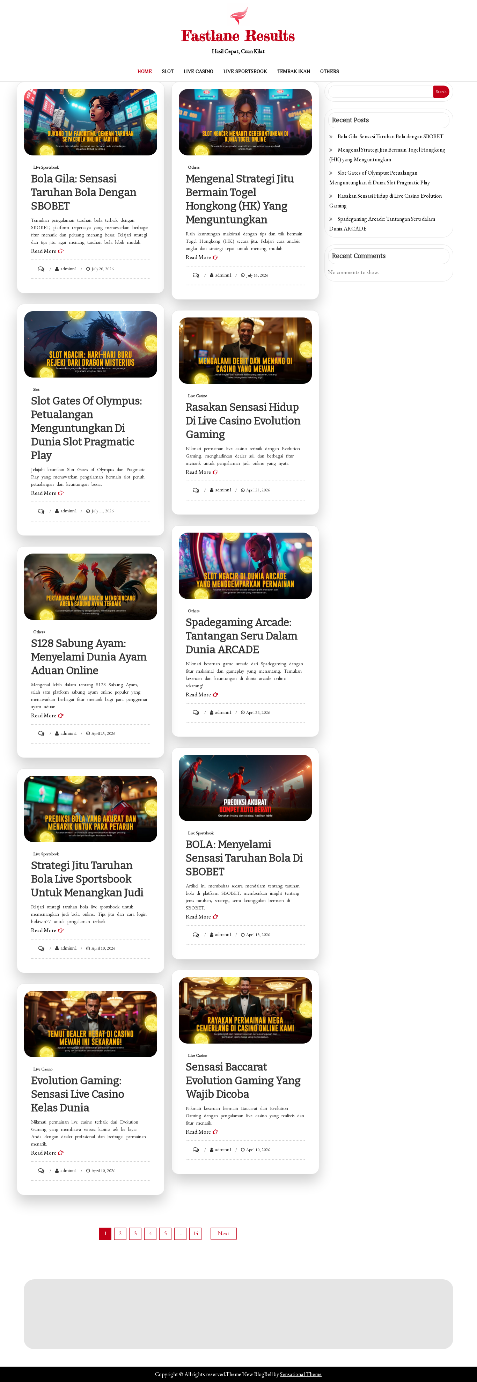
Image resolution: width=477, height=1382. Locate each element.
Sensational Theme (301, 1374)
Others (329, 71)
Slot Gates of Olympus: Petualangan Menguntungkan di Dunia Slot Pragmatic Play (86, 428)
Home (145, 71)
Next (223, 1233)
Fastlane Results (238, 35)
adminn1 (68, 268)
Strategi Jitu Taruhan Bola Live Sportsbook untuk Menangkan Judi (87, 879)
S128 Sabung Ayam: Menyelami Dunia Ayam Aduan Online (89, 657)
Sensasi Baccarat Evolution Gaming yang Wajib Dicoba (243, 1081)
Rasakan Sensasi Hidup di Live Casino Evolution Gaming (243, 421)
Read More (43, 251)
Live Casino (198, 71)
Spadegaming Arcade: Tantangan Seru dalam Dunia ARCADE (242, 636)
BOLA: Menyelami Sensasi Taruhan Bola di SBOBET (244, 858)
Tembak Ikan (293, 71)
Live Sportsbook (245, 71)
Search (441, 91)
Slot (168, 71)
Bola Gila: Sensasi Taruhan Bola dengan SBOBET (84, 192)
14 (195, 1233)
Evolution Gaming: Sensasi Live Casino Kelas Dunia (77, 1094)
